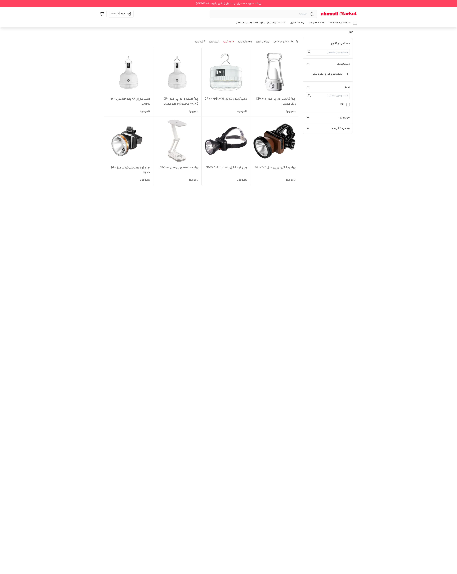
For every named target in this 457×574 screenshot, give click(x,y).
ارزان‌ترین (214, 41)
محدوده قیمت (341, 128)
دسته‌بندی (343, 64)
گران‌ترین (200, 41)
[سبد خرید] (102, 14)
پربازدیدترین (262, 41)
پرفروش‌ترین (245, 41)
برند (347, 87)
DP (342, 104)
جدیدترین (228, 41)
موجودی (345, 117)
